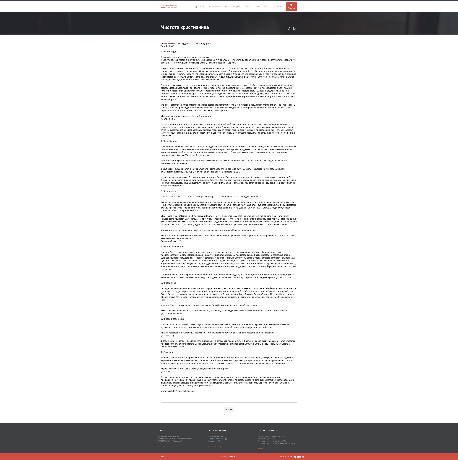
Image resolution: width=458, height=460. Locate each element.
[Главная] (196, 6)
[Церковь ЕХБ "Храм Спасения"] (169, 6)
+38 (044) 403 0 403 (281, 441)
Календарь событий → (216, 446)
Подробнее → (162, 446)
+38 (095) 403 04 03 (287, 444)
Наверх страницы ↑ (229, 456)
